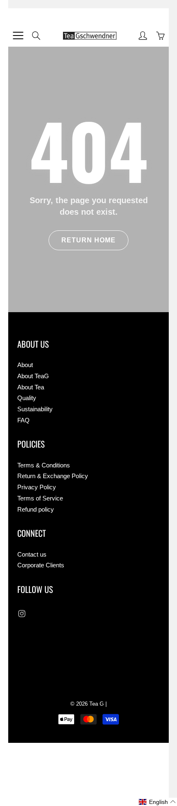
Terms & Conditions (43, 465)
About (25, 365)
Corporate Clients (40, 565)
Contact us (32, 554)
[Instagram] (21, 613)
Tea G (96, 704)
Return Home (88, 240)
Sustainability (35, 409)
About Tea (30, 387)
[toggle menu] (18, 35)
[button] (157, 802)
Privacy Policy (36, 487)
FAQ (23, 420)
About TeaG (33, 376)
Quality (26, 398)
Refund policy (35, 509)
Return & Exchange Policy (52, 476)
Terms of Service (40, 498)
